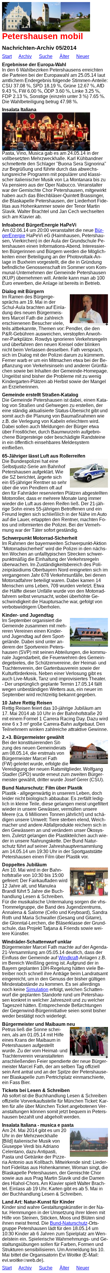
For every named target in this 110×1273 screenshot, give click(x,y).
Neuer (82, 56)
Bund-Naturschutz (68, 1223)
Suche (46, 56)
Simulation (37, 989)
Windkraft (68, 957)
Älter (64, 56)
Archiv (25, 56)
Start (7, 56)
